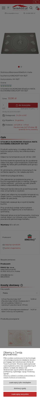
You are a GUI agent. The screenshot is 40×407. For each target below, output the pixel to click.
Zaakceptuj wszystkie (20, 394)
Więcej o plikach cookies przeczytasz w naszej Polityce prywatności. (19, 376)
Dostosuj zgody (20, 388)
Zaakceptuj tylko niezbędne (20, 382)
